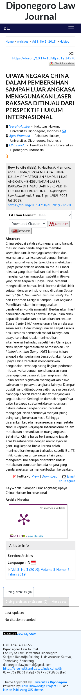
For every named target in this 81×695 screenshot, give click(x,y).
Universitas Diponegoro (49, 682)
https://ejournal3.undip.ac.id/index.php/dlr (32, 668)
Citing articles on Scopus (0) (26, 601)
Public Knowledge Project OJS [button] (41, 686)
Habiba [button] (64, 41)
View (35, 476)
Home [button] (10, 41)
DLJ (7, 28)
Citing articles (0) (18, 592)
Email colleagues (67, 478)
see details (35, 536)
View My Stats (26, 634)
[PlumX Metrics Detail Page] (23, 519)
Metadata (59, 601)
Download (49, 476)
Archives (22, 41)
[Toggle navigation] (71, 28)
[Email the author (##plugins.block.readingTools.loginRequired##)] (64, 131)
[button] (7, 156)
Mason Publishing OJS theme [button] (23, 690)
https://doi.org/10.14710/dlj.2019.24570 (43, 58)
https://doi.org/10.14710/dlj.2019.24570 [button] (39, 205)
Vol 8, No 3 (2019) (44, 41)
